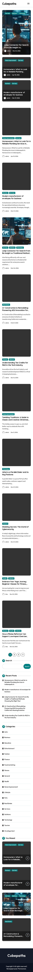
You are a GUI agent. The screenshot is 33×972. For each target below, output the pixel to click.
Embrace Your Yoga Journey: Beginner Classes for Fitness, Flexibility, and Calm (14, 583)
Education (7, 743)
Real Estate (8, 13)
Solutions (12, 247)
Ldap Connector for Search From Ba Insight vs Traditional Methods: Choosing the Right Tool (16, 253)
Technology (20, 247)
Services (20, 60)
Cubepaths (9, 3)
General (12, 359)
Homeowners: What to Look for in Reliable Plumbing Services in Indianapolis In (15, 71)
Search (9, 660)
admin (9, 51)
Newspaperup (11, 969)
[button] (29, 33)
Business (7, 83)
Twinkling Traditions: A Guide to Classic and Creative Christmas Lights (15, 419)
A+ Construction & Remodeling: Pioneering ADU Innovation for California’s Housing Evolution (15, 310)
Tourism (7, 825)
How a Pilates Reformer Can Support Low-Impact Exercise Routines (14, 636)
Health (5, 578)
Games (6, 770)
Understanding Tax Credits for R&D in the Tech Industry (15, 363)
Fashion (7, 754)
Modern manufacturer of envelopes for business (14, 93)
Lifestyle (11, 578)
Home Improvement (10, 60)
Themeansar (22, 969)
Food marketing (9, 765)
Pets (5, 798)
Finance (5, 359)
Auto (6, 732)
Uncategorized (9, 831)
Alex (6, 594)
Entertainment (9, 748)
